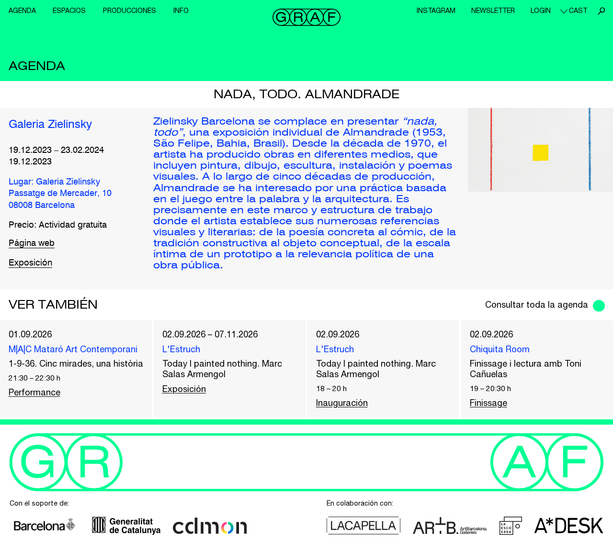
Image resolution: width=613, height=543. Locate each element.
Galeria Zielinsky (50, 125)
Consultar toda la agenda (536, 305)
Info (181, 10)
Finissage (488, 403)
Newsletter (493, 10)
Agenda (22, 10)
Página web (32, 243)
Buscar (601, 11)
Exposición (30, 263)
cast (578, 10)
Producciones (129, 10)
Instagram (436, 10)
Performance (34, 392)
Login (541, 10)
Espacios (69, 10)
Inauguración (342, 403)
